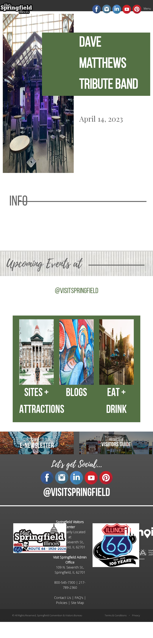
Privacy (136, 615)
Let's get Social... (76, 464)
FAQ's (79, 597)
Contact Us (62, 597)
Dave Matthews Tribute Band (108, 64)
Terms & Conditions (116, 615)
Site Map (77, 602)
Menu (147, 8)
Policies (61, 602)
